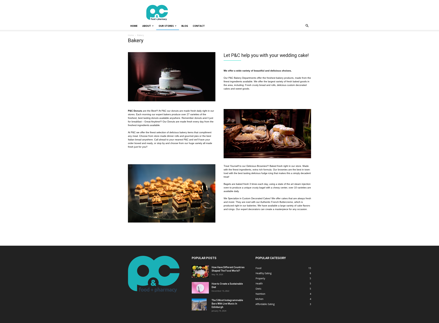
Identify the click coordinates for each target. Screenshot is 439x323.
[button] (307, 26)
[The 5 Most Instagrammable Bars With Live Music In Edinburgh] (199, 304)
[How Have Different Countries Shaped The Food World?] (200, 272)
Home (134, 25)
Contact (199, 25)
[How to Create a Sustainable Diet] (200, 288)
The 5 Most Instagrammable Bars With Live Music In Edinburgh (227, 303)
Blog (184, 25)
